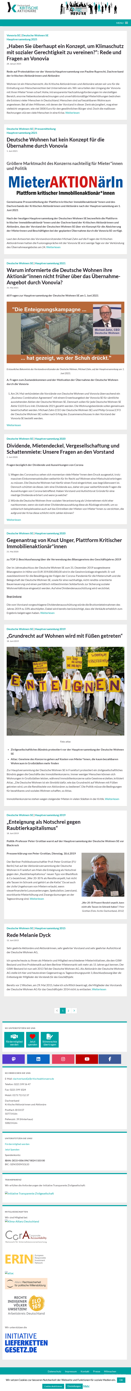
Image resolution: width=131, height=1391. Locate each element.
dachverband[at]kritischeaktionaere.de (33, 1078)
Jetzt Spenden (12, 1149)
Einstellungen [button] (74, 1386)
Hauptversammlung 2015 (50, 928)
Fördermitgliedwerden (14, 1043)
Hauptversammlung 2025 (22, 39)
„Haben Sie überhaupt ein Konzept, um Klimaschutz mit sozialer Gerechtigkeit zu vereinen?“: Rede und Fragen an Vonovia (65, 52)
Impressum (71, 1371)
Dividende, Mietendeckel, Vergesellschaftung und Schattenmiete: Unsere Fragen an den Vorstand (63, 448)
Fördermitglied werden (17, 1144)
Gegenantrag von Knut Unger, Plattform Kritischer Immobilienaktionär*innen (64, 543)
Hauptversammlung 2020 (50, 438)
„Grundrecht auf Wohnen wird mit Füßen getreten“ (65, 636)
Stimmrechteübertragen (49, 1043)
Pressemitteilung (45, 128)
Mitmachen (110, 1371)
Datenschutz (54, 1371)
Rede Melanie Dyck (29, 935)
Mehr (86, 1386)
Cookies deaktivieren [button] (53, 1386)
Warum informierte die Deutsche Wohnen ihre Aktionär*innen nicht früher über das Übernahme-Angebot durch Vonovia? (63, 276)
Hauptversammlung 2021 (22, 132)
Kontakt (85, 1371)
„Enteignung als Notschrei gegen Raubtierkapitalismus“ (44, 825)
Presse (96, 1371)
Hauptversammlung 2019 (50, 629)
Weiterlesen (72, 112)
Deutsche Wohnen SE (35, 35)
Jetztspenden (32, 1043)
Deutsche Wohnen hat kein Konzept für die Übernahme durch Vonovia (55, 142)
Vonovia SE (14, 35)
